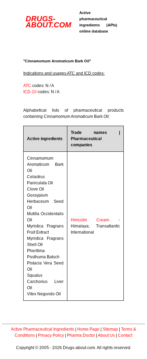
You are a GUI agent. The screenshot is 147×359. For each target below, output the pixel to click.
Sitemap (110, 329)
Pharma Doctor (81, 335)
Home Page (88, 329)
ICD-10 (30, 91)
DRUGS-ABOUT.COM (48, 21)
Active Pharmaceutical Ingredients (42, 329)
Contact (125, 335)
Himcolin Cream (90, 220)
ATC (27, 85)
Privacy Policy (51, 335)
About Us (106, 335)
